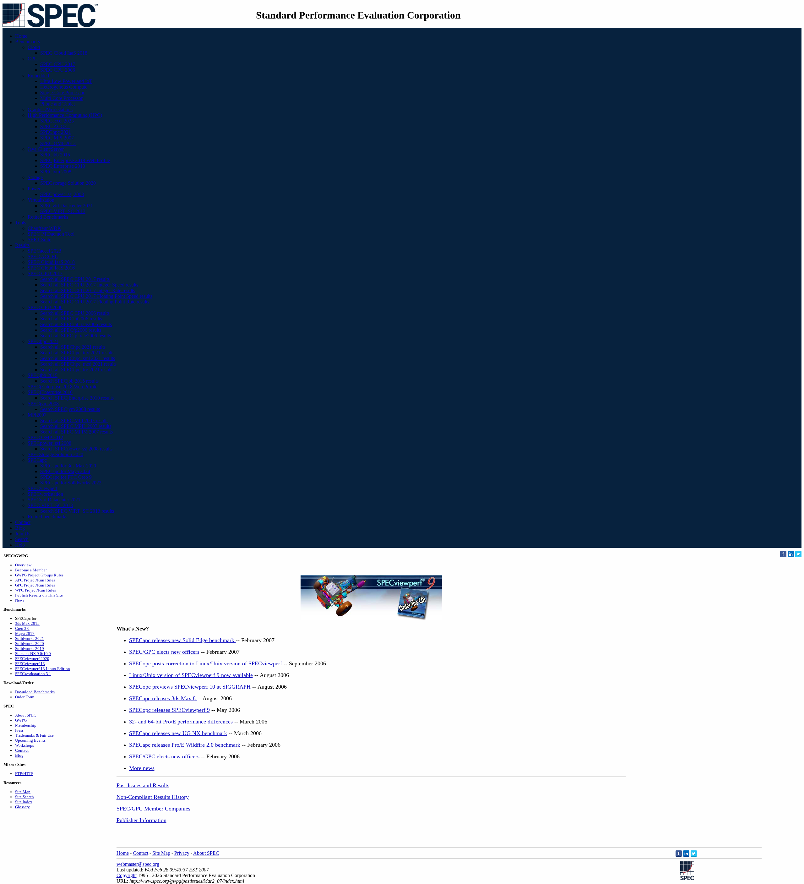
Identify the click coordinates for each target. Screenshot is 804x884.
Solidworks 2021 (29, 638)
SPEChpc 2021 (55, 132)
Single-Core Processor (62, 92)
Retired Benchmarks (48, 217)
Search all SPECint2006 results (71, 318)
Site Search (24, 796)
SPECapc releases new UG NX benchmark (178, 733)
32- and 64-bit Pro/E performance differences (181, 721)
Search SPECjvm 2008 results (70, 409)
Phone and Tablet (57, 103)
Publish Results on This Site (39, 595)
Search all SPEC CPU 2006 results (75, 313)
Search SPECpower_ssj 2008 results (76, 448)
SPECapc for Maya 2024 (65, 471)
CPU (33, 58)
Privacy (181, 853)
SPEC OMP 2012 (58, 143)
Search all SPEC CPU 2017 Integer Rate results (87, 290)
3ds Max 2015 (27, 623)
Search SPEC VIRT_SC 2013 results (77, 511)
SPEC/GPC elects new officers (164, 652)
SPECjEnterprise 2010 (62, 166)
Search (22, 539)
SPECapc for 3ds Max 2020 (68, 465)
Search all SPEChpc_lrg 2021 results (76, 369)
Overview (23, 565)
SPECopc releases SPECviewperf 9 (169, 710)
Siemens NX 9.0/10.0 (33, 653)
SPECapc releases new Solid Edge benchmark (182, 640)
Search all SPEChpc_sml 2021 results (77, 358)
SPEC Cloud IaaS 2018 (63, 53)
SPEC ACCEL (55, 126)
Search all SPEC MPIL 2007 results (75, 426)
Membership (25, 725)
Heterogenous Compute (63, 87)
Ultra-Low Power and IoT (66, 81)
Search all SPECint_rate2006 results (76, 324)
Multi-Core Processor (61, 98)
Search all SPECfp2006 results (70, 330)
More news (142, 768)
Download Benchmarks (35, 692)
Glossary (22, 807)
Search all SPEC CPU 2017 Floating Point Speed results (96, 296)
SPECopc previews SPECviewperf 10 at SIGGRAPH (190, 687)
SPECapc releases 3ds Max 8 (163, 698)
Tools (20, 222)
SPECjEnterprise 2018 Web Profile (75, 160)
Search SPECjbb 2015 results (69, 381)
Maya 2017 (25, 633)
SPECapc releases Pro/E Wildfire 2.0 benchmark (184, 745)
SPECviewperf (42, 488)
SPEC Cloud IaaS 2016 (51, 267)
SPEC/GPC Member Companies (153, 808)
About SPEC (25, 715)
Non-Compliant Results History (153, 797)
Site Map (22, 791)
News (19, 600)
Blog (20, 528)
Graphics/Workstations (50, 109)
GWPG (21, 720)
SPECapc (37, 460)
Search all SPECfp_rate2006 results (75, 335)
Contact (22, 522)
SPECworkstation (45, 494)
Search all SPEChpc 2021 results (73, 347)
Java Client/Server (46, 149)
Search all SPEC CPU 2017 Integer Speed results (89, 284)
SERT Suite (39, 239)
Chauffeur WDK (44, 228)
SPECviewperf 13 (30, 663)
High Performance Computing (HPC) (65, 115)
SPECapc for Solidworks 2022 (70, 482)
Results (22, 245)
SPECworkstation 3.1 (33, 673)
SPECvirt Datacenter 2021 (66, 205)
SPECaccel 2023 (57, 120)
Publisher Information (141, 820)
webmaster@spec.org (138, 864)
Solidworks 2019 (29, 648)
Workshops (24, 745)
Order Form (24, 697)
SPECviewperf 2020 (32, 658)
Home (21, 36)
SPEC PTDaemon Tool (51, 234)
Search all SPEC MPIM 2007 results (76, 431)
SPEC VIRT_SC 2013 (62, 211)
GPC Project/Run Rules (35, 585)
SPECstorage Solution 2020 (68, 183)
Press (19, 730)
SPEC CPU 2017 (57, 64)
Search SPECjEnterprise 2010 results (77, 398)
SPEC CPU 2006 (57, 70)
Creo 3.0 (22, 628)
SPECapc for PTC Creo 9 (66, 477)
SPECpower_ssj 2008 (62, 194)
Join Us (22, 533)
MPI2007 (37, 414)
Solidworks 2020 (29, 643)
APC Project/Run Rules (35, 580)
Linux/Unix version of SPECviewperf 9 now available (191, 675)
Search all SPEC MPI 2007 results (74, 420)
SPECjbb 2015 (55, 154)
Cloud (34, 47)
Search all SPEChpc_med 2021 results (78, 364)
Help (20, 545)
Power (34, 188)
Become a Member (31, 570)
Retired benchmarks (47, 516)
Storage (35, 177)
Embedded (38, 75)
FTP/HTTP (24, 773)
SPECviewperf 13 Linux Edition (42, 668)
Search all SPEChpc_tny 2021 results (77, 352)
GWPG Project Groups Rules (39, 575)
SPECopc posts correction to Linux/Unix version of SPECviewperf (205, 663)
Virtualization (41, 200)
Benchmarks (27, 41)
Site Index (23, 801)
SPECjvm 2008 (55, 171)
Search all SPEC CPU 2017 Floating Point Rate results (94, 301)
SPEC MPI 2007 (57, 137)
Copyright (127, 875)
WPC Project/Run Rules (35, 590)
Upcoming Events (30, 740)
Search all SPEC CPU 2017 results (75, 279)
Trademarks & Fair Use (34, 735)
